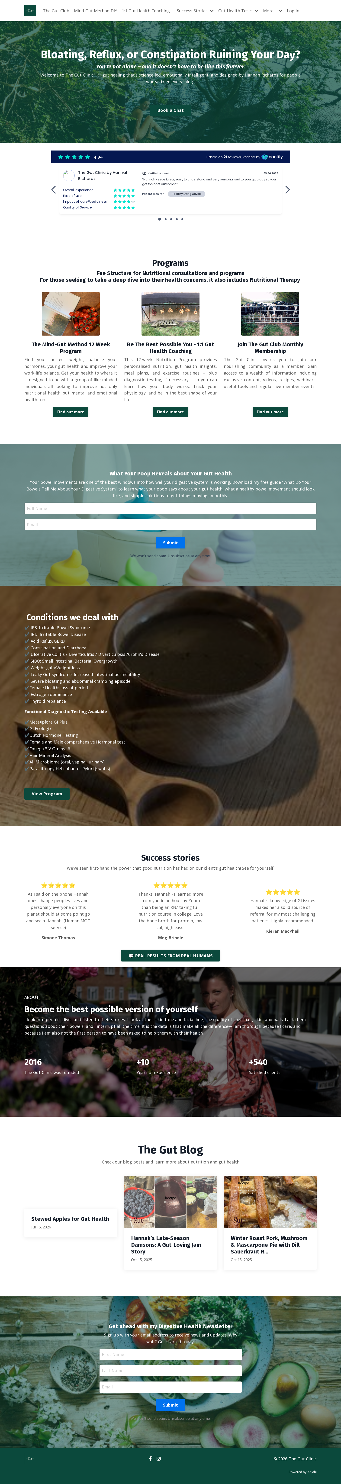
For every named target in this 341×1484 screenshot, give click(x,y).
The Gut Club (56, 10)
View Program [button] (47, 793)
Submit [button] (170, 542)
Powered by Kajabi (303, 1472)
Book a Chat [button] (170, 110)
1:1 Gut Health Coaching (146, 10)
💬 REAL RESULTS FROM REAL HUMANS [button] (170, 955)
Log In (293, 10)
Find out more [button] (70, 411)
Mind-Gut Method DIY (95, 10)
